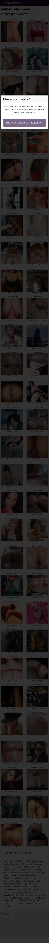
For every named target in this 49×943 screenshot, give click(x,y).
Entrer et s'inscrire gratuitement (24, 122)
